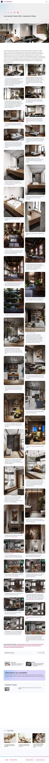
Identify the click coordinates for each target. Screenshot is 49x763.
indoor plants (12, 314)
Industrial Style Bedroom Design (23, 645)
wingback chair (35, 446)
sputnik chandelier (18, 123)
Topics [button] (6, 759)
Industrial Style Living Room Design (26, 644)
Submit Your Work (40, 759)
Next (44, 731)
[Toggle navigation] (46, 1)
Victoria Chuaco (33, 332)
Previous (41, 731)
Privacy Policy (13, 759)
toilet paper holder (36, 556)
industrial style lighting (32, 99)
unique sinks (9, 184)
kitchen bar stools (11, 389)
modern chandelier (16, 348)
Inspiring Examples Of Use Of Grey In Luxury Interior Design (29, 688)
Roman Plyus (10, 553)
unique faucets (14, 536)
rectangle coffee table (31, 375)
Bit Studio (10, 76)
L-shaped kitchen (15, 575)
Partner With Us (29, 759)
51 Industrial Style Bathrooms (16, 647)
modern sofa (28, 119)
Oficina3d (10, 248)
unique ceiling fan (30, 617)
